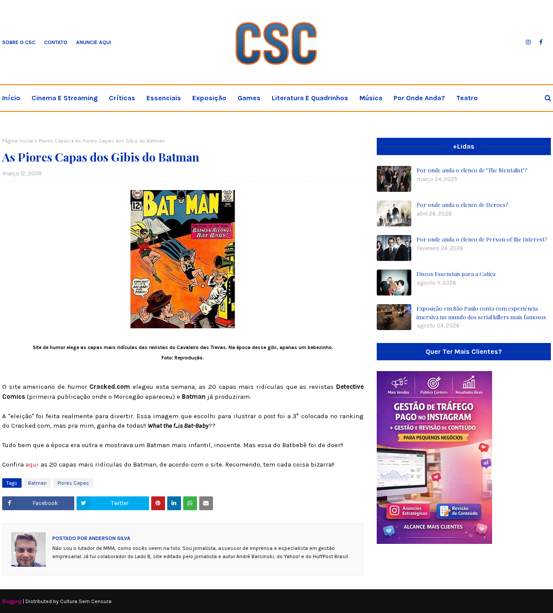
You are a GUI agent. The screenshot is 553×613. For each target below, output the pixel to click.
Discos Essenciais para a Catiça (456, 273)
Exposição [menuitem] (209, 98)
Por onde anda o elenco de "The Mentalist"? (472, 170)
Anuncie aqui (93, 42)
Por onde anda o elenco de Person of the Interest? (481, 239)
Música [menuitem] (370, 98)
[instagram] (528, 42)
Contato (55, 42)
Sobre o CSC (18, 42)
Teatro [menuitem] (467, 98)
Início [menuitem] (11, 98)
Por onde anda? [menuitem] (419, 98)
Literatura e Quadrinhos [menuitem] (310, 98)
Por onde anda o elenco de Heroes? (462, 204)
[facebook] (540, 42)
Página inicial (17, 141)
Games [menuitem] (249, 98)
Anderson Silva (108, 538)
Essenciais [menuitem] (163, 98)
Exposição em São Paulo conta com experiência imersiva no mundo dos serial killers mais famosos (481, 313)
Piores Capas (54, 141)
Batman (37, 483)
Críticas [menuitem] (122, 98)
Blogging (12, 601)
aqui (33, 464)
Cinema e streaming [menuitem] (65, 98)
